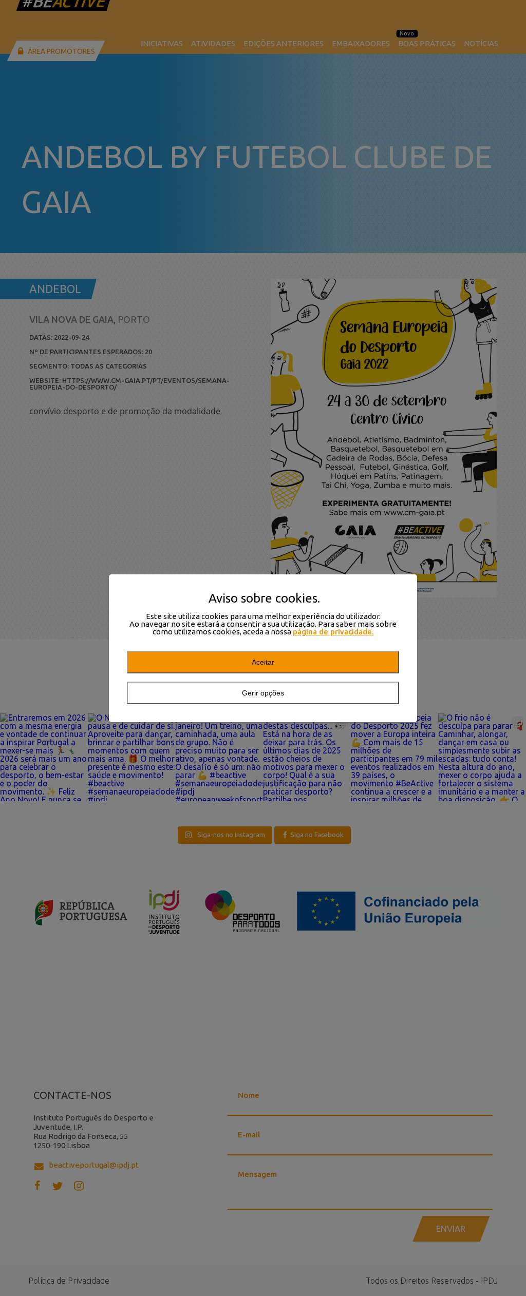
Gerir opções (263, 693)
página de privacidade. (333, 631)
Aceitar (263, 662)
